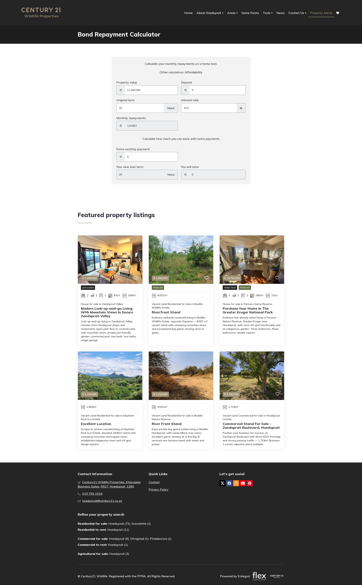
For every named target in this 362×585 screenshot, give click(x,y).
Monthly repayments (131, 118)
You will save (190, 167)
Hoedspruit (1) (118, 545)
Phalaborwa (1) (161, 539)
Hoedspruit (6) (119, 539)
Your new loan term (129, 167)
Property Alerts (321, 13)
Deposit (186, 82)
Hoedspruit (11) (118, 529)
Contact (154, 482)
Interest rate (190, 100)
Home (188, 13)
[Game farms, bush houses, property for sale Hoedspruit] (41, 13)
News (280, 13)
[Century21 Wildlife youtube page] (243, 483)
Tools (267, 13)
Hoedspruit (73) (119, 523)
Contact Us (296, 13)
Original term (125, 100)
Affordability (193, 72)
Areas (231, 13)
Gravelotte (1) (141, 523)
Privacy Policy (158, 489)
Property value (126, 82)
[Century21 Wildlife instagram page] (236, 483)
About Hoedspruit (209, 13)
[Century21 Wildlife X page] (222, 483)
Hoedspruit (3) (119, 554)
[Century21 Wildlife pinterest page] (250, 483)
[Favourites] (337, 13)
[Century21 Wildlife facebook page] (229, 483)
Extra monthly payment (133, 149)
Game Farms (250, 13)
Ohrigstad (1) (139, 539)
